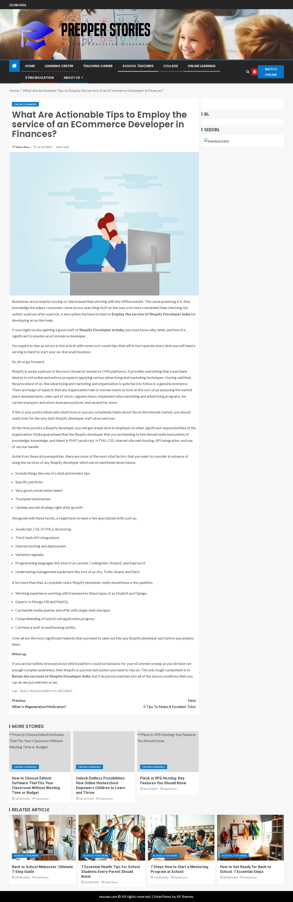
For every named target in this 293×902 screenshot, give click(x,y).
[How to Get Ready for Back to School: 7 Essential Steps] (250, 838)
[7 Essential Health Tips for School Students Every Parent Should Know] (112, 838)
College (170, 66)
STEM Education (39, 77)
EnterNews (162, 896)
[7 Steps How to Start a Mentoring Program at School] (181, 838)
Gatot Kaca (23, 147)
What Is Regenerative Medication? (39, 703)
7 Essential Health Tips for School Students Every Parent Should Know (110, 872)
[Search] (247, 71)
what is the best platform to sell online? (46, 691)
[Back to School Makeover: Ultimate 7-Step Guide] (42, 838)
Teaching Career (98, 66)
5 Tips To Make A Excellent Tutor (169, 703)
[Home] (14, 66)
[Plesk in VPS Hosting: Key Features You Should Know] (168, 751)
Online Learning (202, 66)
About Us (72, 77)
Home (30, 66)
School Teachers (138, 66)
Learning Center (59, 66)
